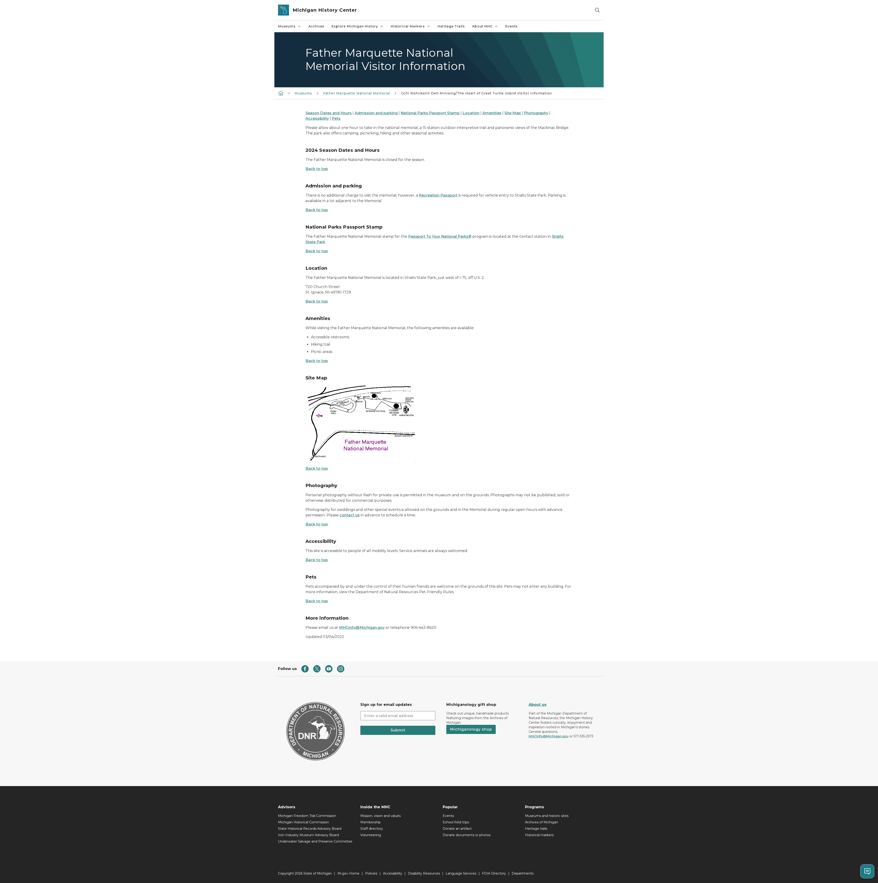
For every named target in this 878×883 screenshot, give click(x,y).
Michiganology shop (471, 729)
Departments (522, 873)
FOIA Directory (494, 873)
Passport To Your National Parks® (439, 236)
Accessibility (317, 118)
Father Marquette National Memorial (356, 93)
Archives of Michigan (541, 822)
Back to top (316, 169)
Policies (371, 873)
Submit (398, 730)
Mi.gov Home (348, 873)
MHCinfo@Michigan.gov (362, 627)
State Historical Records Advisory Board (309, 829)
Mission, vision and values (380, 816)
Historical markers (539, 835)
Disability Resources (424, 873)
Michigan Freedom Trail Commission (307, 816)
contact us (350, 515)
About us (537, 704)
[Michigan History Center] (281, 93)
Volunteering (370, 835)
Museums (287, 26)
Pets (336, 118)
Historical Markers (408, 26)
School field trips (456, 822)
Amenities (491, 113)
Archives (316, 26)
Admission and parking (376, 113)
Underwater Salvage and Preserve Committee (315, 841)
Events (511, 26)
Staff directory (371, 829)
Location (471, 113)
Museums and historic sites (546, 816)
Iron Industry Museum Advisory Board (308, 835)
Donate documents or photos (466, 835)
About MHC (482, 26)
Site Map (512, 113)
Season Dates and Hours (328, 113)
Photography (536, 113)
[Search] (597, 10)
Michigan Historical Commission (303, 822)
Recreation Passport (438, 195)
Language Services (461, 873)
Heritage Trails (451, 26)
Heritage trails (536, 829)
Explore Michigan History (355, 26)
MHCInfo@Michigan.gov (549, 736)
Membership (370, 822)
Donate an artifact (457, 829)
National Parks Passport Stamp (430, 113)
